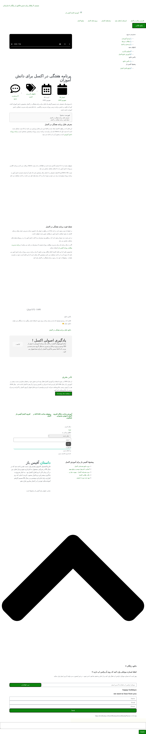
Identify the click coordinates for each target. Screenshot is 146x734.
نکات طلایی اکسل (84, 475)
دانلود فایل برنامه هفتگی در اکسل (60, 330)
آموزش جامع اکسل (124, 54)
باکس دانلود (126, 61)
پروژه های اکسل (92, 21)
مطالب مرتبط (126, 41)
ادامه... (17, 344)
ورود (69, 429)
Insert (142, 732)
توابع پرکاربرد (126, 51)
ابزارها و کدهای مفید (121, 21)
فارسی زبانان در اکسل (137, 21)
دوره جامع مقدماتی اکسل (82, 466)
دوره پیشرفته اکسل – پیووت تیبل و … (78, 472)
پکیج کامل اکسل (125, 68)
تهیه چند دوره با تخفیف (83, 478)
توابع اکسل (80, 21)
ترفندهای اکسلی (106, 21)
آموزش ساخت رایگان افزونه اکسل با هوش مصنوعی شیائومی (62, 416)
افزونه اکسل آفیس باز (23, 414)
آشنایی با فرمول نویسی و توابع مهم (79, 469)
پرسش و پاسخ (125, 44)
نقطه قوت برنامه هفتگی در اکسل (60, 120)
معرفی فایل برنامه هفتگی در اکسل (59, 118)
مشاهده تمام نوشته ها (63, 393)
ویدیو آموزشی (126, 38)
